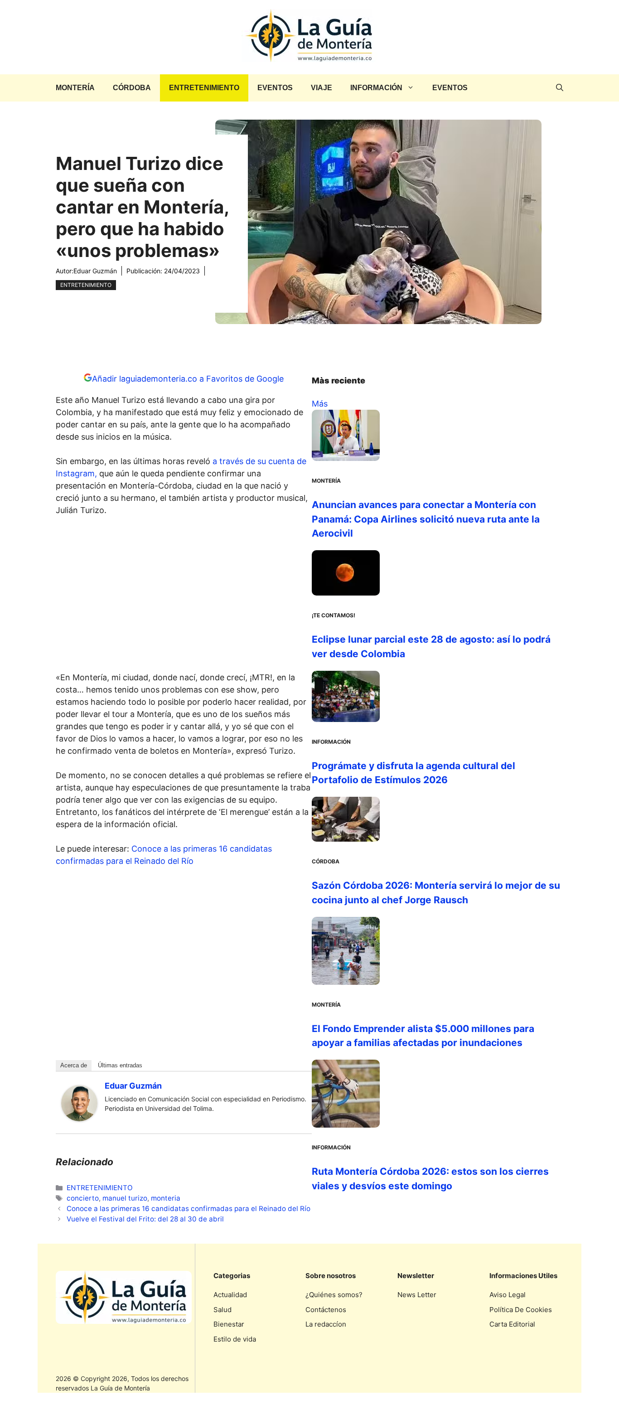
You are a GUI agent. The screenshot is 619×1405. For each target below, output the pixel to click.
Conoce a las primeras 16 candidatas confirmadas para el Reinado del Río (188, 1208)
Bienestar (228, 1324)
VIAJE (321, 88)
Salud (222, 1309)
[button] (559, 88)
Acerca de (73, 1065)
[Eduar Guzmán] (79, 1118)
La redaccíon (325, 1324)
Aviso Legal (507, 1294)
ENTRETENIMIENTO (204, 88)
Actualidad (230, 1294)
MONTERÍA (75, 88)
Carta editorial (512, 1324)
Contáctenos (325, 1309)
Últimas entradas (120, 1065)
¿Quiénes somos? (334, 1294)
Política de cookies (520, 1309)
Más (320, 403)
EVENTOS (275, 88)
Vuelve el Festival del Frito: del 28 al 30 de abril (145, 1219)
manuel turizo (124, 1198)
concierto (83, 1198)
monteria (165, 1198)
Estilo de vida (234, 1339)
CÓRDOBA (132, 88)
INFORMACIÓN (376, 88)
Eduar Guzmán (95, 271)
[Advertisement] (184, 596)
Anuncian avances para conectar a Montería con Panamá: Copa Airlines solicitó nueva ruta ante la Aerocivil (426, 519)
